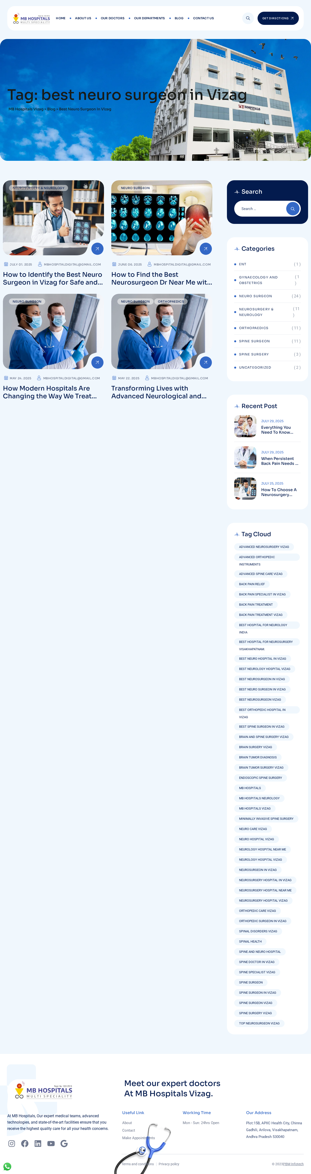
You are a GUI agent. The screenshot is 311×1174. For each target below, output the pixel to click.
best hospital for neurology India (263, 626)
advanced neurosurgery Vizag (264, 547)
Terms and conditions (137, 1164)
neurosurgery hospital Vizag (263, 900)
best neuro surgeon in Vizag (262, 689)
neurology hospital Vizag (260, 859)
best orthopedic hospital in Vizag (262, 711)
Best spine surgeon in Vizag (262, 726)
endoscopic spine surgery (260, 778)
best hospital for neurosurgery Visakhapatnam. (266, 643)
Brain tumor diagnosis (258, 757)
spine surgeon (251, 982)
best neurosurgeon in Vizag (262, 679)
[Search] (248, 18)
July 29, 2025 (272, 421)
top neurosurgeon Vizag (259, 1023)
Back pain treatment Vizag (261, 615)
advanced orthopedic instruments (257, 558)
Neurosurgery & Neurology (38, 188)
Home (60, 18)
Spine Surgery (254, 354)
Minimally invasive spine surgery (266, 819)
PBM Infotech (293, 1164)
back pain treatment (256, 604)
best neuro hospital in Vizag (262, 658)
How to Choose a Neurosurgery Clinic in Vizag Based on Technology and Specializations (279, 492)
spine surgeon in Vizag (257, 992)
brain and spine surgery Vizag (264, 737)
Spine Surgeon (254, 341)
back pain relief (252, 584)
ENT (243, 264)
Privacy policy (169, 1164)
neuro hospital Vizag (256, 839)
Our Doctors (112, 18)
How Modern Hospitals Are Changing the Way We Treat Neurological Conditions (47, 396)
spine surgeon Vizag (255, 1003)
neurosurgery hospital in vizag (265, 880)
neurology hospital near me (262, 849)
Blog (179, 18)
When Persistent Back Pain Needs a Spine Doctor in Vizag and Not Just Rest (280, 461)
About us (83, 18)
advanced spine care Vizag (261, 574)
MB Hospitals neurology (259, 798)
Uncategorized (255, 367)
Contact (128, 1130)
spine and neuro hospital (260, 952)
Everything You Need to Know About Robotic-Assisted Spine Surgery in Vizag (277, 430)
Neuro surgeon (135, 188)
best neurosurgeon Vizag (260, 699)
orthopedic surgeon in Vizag (262, 921)
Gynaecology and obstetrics (258, 280)
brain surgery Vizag (255, 747)
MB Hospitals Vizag (255, 808)
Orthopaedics (171, 301)
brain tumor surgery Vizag (261, 767)
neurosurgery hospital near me (265, 890)
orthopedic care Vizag (257, 911)
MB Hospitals (250, 788)
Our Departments (149, 18)
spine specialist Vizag (257, 972)
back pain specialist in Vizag (262, 594)
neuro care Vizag (253, 829)
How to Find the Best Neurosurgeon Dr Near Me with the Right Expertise (161, 282)
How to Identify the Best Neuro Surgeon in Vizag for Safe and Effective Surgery (52, 282)
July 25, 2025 (272, 483)
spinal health (250, 941)
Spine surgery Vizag (255, 1013)
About (127, 1123)
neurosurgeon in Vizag (258, 870)
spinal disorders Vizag (258, 931)
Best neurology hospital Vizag (264, 669)
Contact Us (203, 18)
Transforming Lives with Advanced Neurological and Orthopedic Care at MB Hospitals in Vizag (156, 400)
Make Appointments (138, 1138)
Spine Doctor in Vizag (257, 962)
